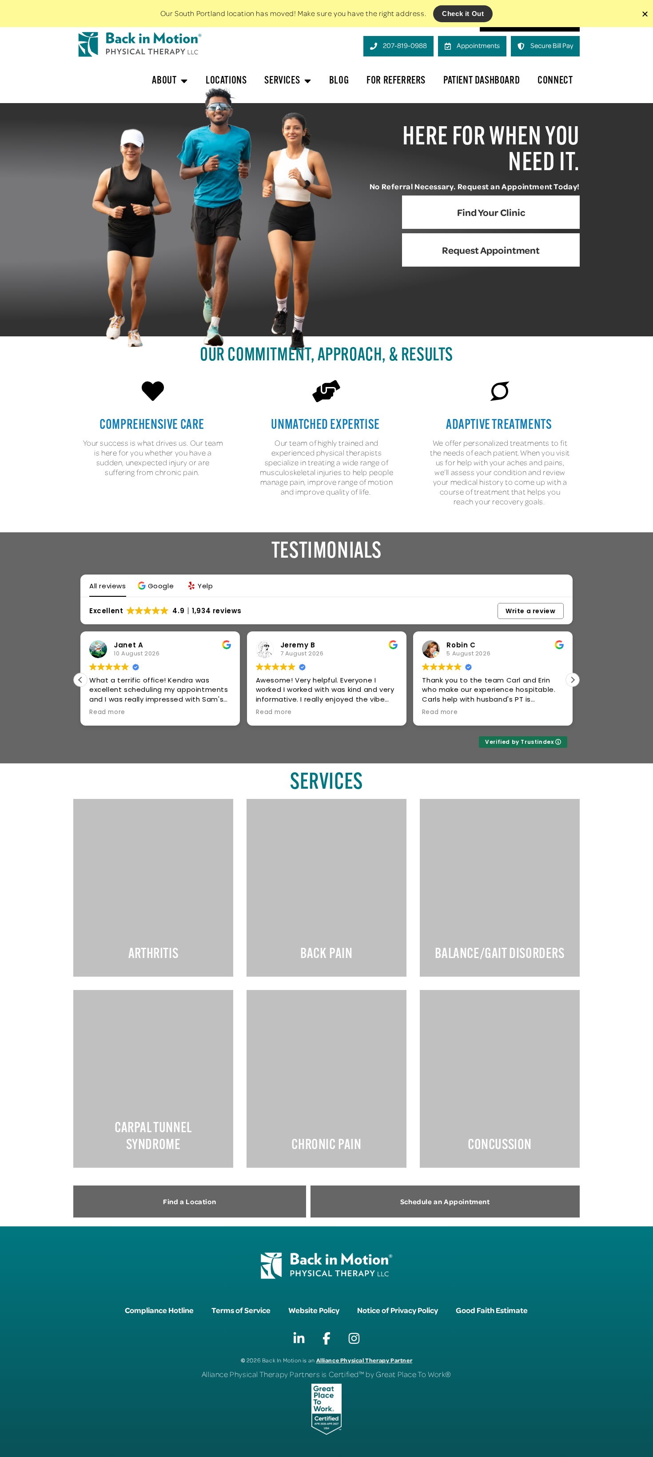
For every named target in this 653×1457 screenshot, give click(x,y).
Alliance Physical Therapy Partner (364, 1360)
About (164, 81)
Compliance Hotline (159, 1310)
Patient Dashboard (481, 81)
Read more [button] (107, 712)
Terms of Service (241, 1310)
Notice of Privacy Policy (397, 1310)
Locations (226, 81)
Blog (339, 81)
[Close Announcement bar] (645, 13)
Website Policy (313, 1310)
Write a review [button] (530, 611)
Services (282, 81)
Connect (555, 81)
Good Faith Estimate (492, 1310)
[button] (157, 586)
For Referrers (396, 81)
